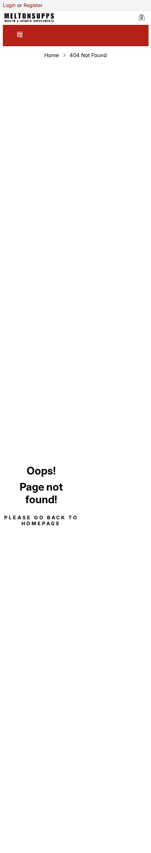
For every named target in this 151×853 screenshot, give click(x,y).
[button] (19, 36)
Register (29, 5)
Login (9, 5)
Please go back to (41, 520)
